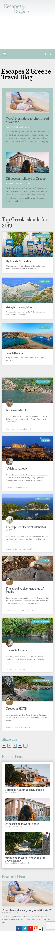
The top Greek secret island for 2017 (26, 528)
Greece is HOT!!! (16, 709)
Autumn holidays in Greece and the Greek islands (25, 859)
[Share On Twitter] (25, 928)
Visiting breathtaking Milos (19, 307)
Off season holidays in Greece (26, 179)
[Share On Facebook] (19, 928)
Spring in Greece (17, 650)
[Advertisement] (27, 33)
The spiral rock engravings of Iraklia (24, 590)
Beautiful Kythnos (14, 353)
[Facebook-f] (45, 54)
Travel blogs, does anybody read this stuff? (27, 120)
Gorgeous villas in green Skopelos (24, 790)
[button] (5, 54)
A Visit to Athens (16, 469)
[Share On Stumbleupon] (36, 928)
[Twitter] (50, 54)
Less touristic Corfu (18, 410)
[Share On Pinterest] (30, 928)
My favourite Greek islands (19, 261)
